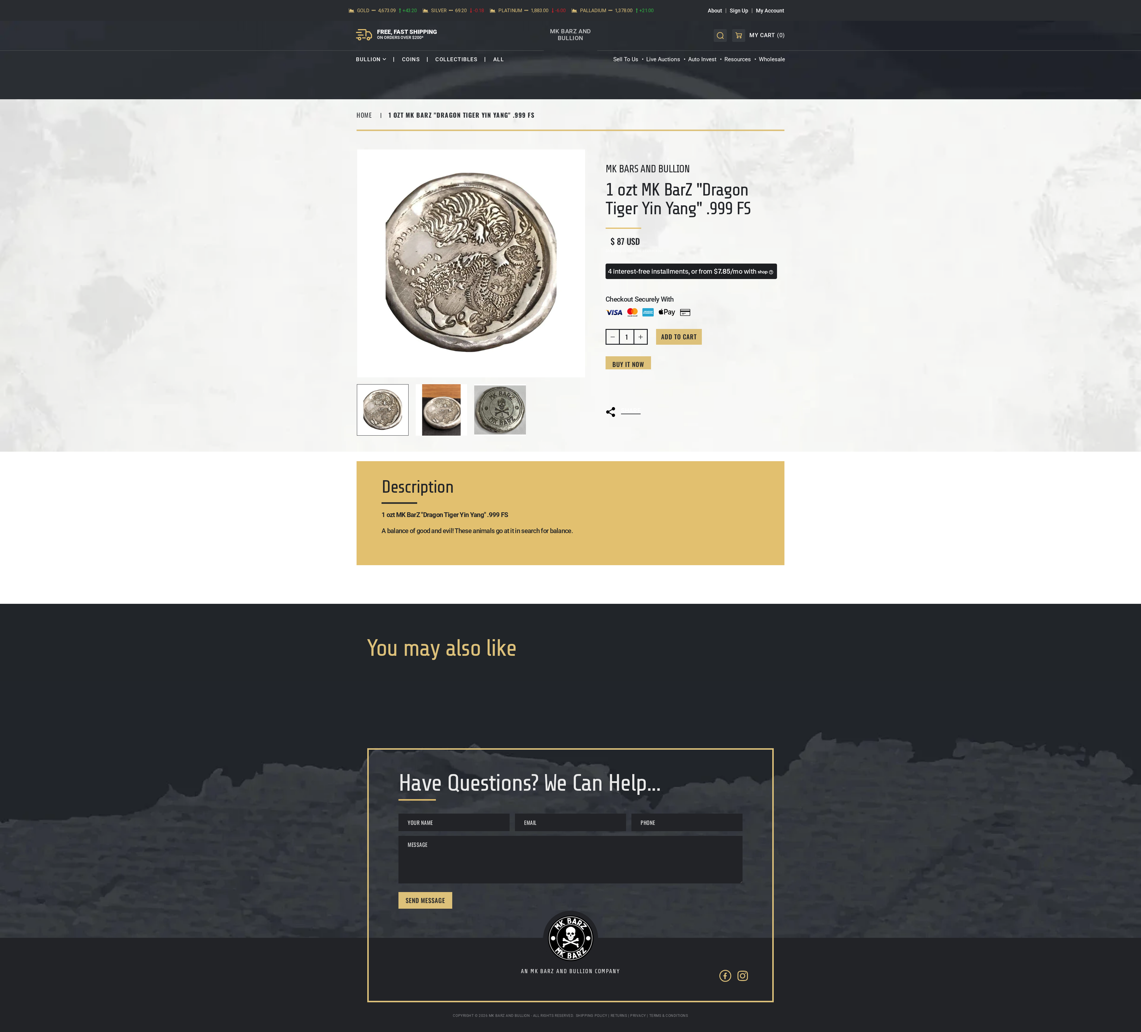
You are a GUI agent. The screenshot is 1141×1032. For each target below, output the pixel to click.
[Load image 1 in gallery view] (383, 410)
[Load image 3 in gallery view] (500, 410)
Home (364, 114)
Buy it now (628, 364)
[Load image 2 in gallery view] (441, 410)
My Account (770, 10)
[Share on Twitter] (620, 425)
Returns (619, 1016)
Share (631, 410)
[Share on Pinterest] (668, 425)
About (715, 10)
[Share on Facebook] (636, 425)
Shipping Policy (591, 1016)
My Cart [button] (758, 37)
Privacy (638, 1016)
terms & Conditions (668, 1016)
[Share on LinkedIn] (652, 425)
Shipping (614, 251)
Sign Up (739, 10)
